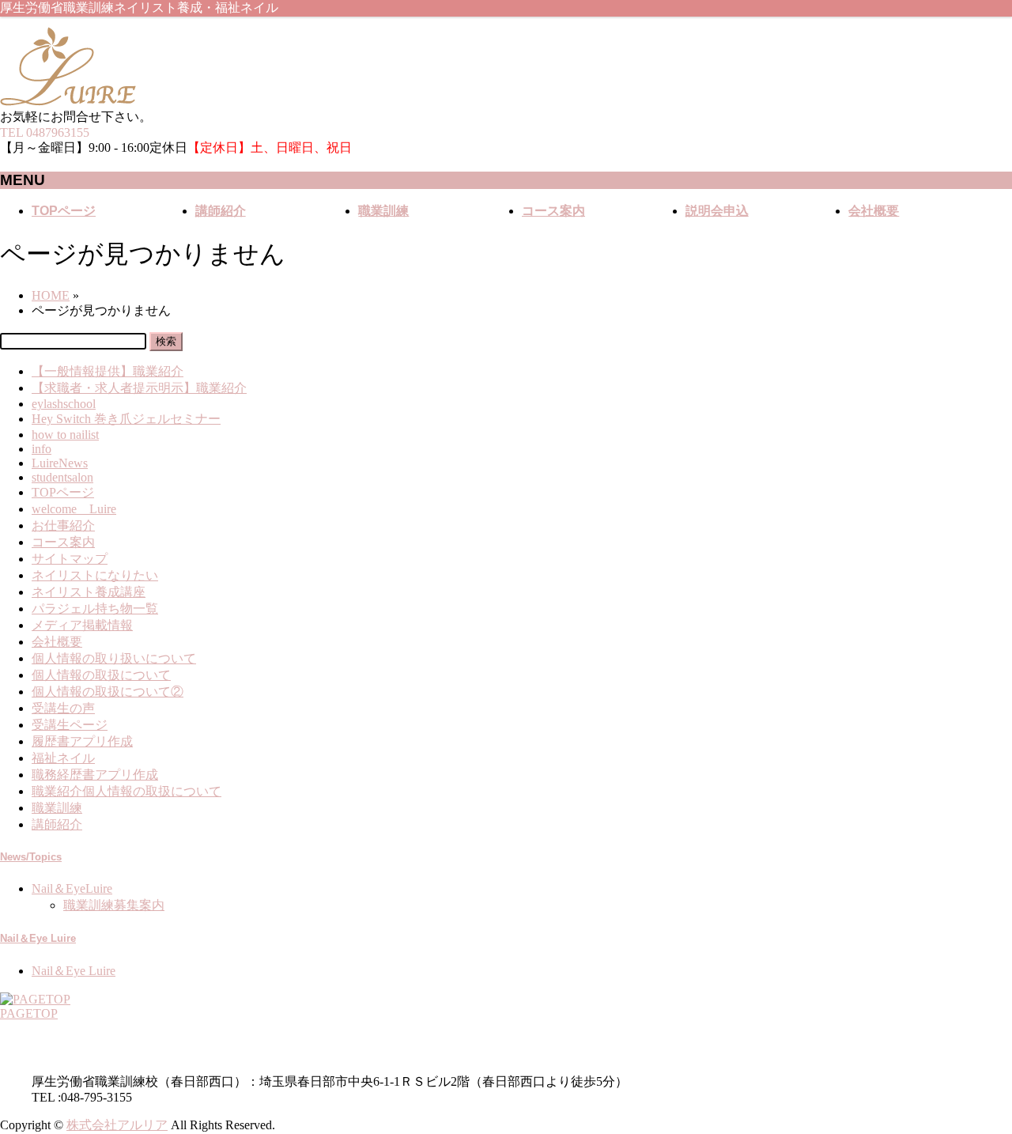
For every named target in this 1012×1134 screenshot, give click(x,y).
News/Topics (31, 857)
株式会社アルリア (117, 1125)
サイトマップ (70, 558)
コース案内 (63, 542)
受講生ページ (70, 724)
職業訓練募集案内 (113, 905)
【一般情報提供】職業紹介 (107, 371)
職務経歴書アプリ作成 (95, 774)
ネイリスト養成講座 (88, 592)
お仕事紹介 (63, 525)
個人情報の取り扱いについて (114, 658)
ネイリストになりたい (95, 575)
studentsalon (62, 477)
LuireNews (60, 463)
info (41, 448)
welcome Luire (74, 509)
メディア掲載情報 (82, 625)
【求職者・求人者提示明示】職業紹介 (139, 388)
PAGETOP (29, 1013)
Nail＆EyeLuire (72, 888)
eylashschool (64, 403)
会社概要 (57, 641)
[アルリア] (68, 101)
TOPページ (63, 492)
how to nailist (65, 434)
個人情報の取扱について (101, 675)
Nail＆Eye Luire (38, 938)
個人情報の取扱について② (107, 691)
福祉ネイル (63, 758)
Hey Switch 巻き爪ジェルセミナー (126, 418)
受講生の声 (63, 708)
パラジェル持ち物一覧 (95, 608)
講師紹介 (57, 824)
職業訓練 (57, 808)
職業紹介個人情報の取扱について (126, 791)
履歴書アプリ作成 (82, 741)
